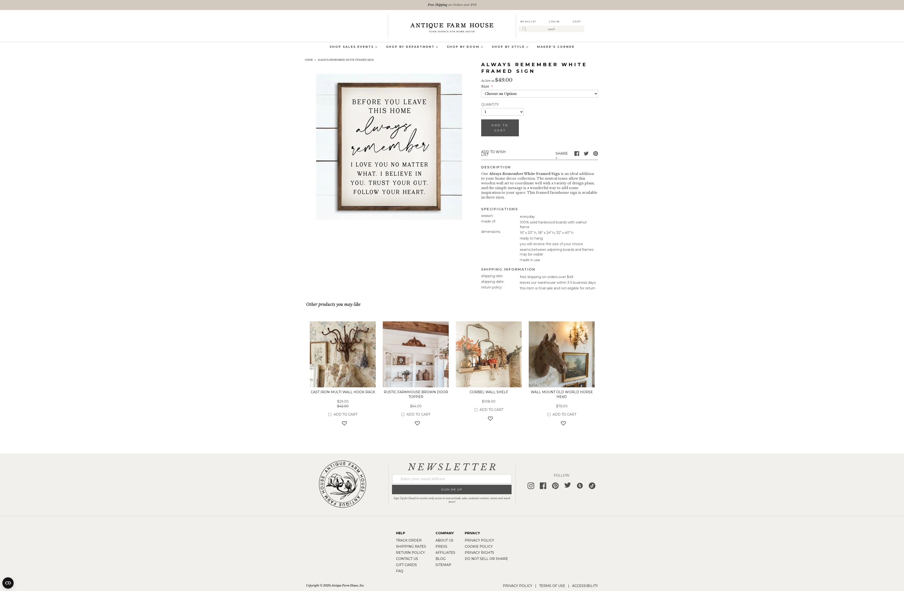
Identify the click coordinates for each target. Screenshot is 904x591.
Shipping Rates (411, 546)
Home (309, 59)
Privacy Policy (479, 540)
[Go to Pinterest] (595, 155)
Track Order (409, 540)
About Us (444, 540)
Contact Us (407, 559)
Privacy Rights (479, 553)
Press (441, 546)
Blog (441, 559)
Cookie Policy (479, 546)
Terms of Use (552, 586)
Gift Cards (406, 565)
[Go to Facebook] (576, 155)
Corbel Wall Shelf (489, 392)
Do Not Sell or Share (486, 559)
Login (554, 21)
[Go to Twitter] (586, 155)
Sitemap (443, 565)
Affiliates (445, 553)
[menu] (452, 47)
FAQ (399, 571)
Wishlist (528, 21)
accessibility (585, 586)
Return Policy (410, 553)
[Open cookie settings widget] (8, 583)
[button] (343, 423)
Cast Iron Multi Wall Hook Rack (343, 392)
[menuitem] (351, 47)
